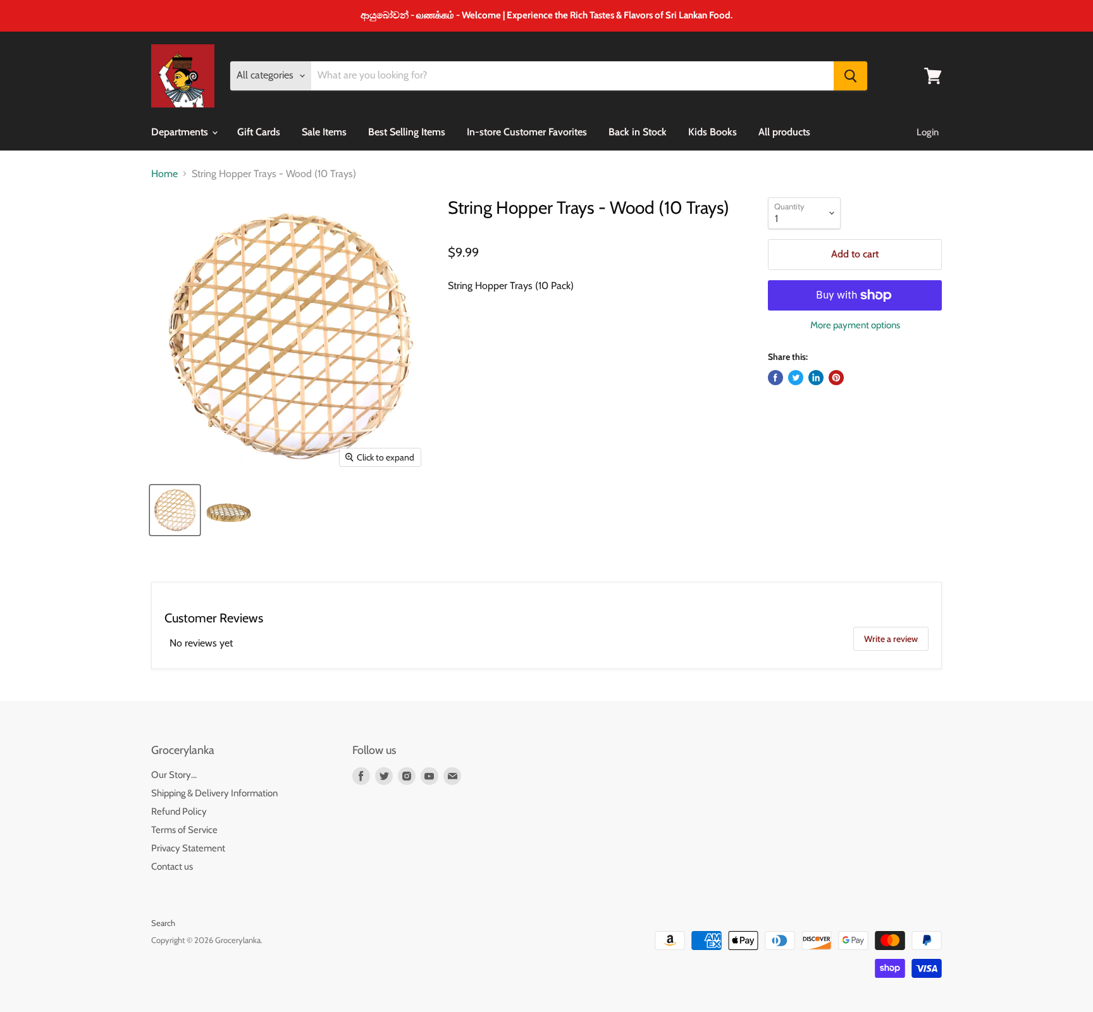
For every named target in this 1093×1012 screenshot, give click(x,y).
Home (164, 174)
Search (163, 923)
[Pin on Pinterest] (836, 377)
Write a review (891, 639)
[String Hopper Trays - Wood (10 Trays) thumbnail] (175, 510)
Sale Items (324, 132)
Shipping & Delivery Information (214, 793)
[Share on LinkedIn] (816, 377)
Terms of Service (184, 830)
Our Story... (174, 775)
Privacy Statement (188, 848)
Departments (181, 132)
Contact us (172, 866)
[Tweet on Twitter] (795, 377)
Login (928, 132)
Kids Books (712, 132)
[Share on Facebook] (775, 377)
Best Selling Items (406, 132)
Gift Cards (258, 132)
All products (784, 132)
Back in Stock (637, 132)
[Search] (850, 75)
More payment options (855, 325)
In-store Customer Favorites (527, 132)
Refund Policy (179, 811)
